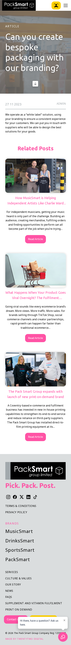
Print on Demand (18, 609)
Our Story (13, 584)
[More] (35, 84)
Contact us (13, 619)
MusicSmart (19, 531)
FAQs (8, 597)
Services (11, 572)
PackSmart (17, 559)
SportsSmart (20, 550)
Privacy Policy (16, 512)
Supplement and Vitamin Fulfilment (33, 603)
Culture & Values (18, 578)
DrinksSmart (19, 540)
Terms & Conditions (20, 506)
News (9, 591)
